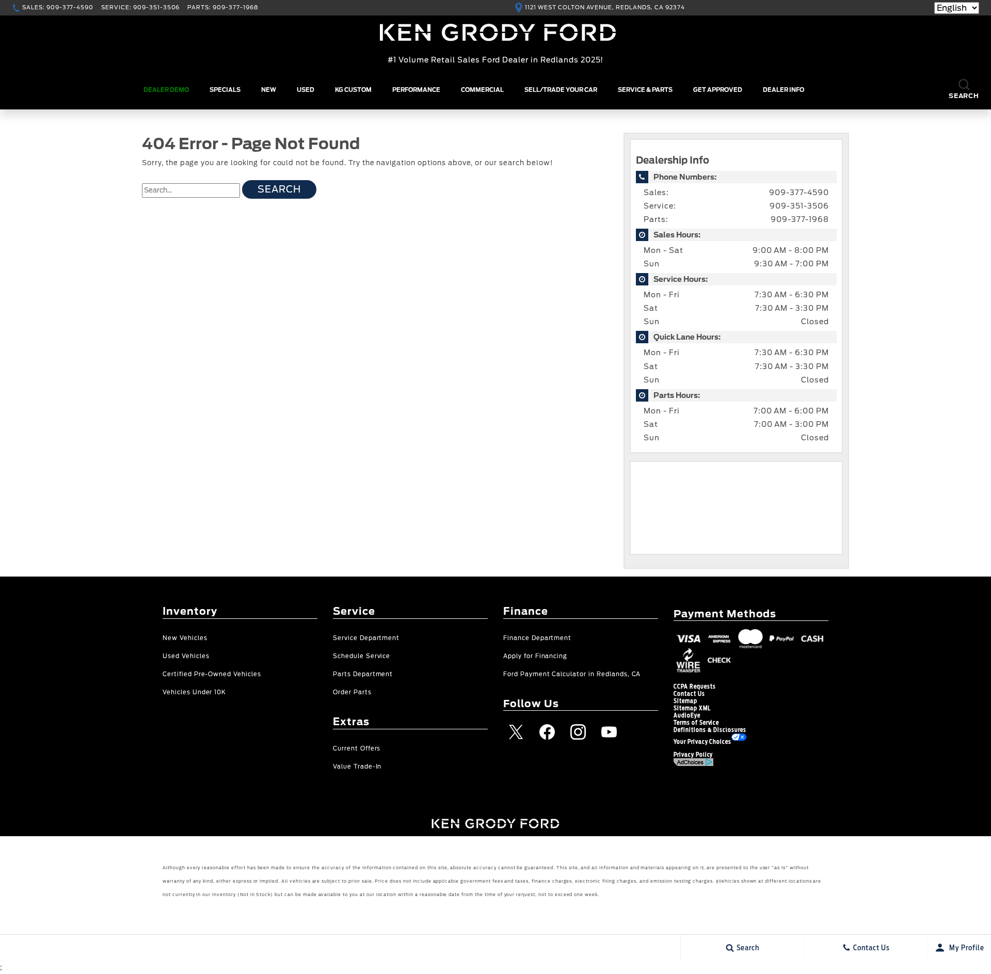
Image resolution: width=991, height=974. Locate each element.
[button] (964, 90)
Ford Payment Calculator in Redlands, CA (572, 674)
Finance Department (537, 638)
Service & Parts (645, 89)
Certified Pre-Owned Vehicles (212, 674)
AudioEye (687, 715)
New (268, 89)
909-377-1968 (800, 219)
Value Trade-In (357, 767)
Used (305, 89)
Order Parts (352, 692)
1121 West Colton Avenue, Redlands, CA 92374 (604, 7)
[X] (516, 732)
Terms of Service (696, 722)
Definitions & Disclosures (710, 729)
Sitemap (685, 701)
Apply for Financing (535, 656)
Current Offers (356, 749)
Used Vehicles (186, 656)
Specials (225, 89)
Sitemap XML (692, 708)
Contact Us (689, 693)
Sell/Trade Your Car (560, 89)
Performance (416, 89)
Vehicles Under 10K (194, 692)
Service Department (366, 638)
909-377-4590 (799, 192)
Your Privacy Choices (702, 741)
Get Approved (717, 89)
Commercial (482, 89)
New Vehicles (185, 638)
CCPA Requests (694, 686)
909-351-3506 (799, 206)
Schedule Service (361, 656)
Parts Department (363, 674)
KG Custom (353, 89)
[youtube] (609, 732)
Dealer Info (783, 89)
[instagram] (578, 732)
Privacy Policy (693, 754)
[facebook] (547, 732)
